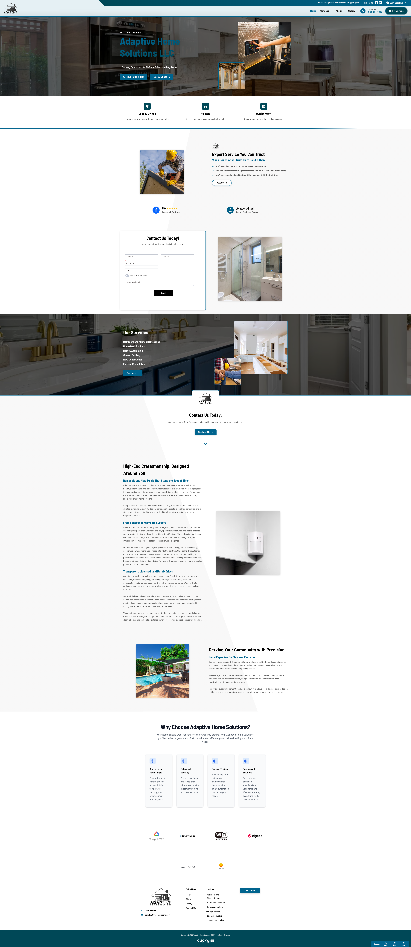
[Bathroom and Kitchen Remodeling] (141, 342)
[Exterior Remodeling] (134, 364)
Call (379, 910)
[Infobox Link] (161, 910)
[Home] (188, 894)
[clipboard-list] (263, 106)
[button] (133, 77)
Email (404, 945)
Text (394, 945)
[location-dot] (147, 106)
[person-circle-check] (205, 106)
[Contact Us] (191, 908)
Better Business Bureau (247, 212)
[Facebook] (376, 2)
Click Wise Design (394, 938)
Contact (380, 915)
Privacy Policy (218, 935)
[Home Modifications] (134, 346)
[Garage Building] (131, 355)
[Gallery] (189, 903)
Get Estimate (398, 11)
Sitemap (227, 935)
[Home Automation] (133, 350)
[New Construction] (132, 359)
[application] (330, 11)
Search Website (384, 920)
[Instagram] (380, 2)
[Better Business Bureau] (230, 210)
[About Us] (190, 899)
